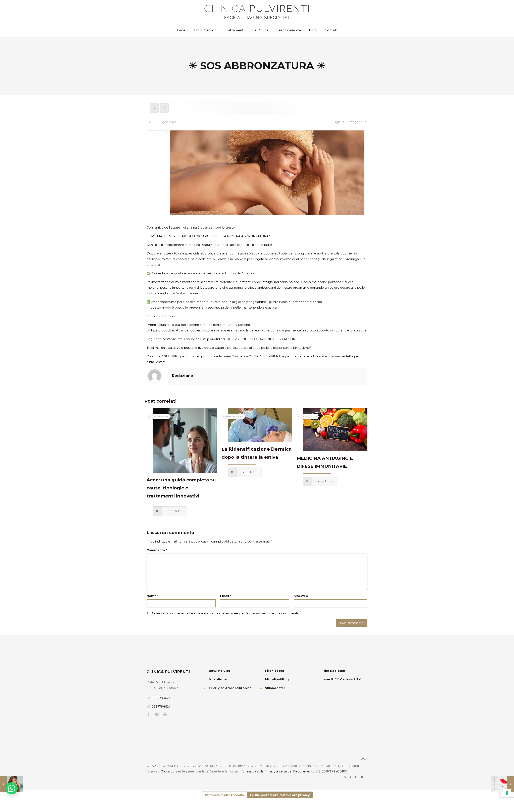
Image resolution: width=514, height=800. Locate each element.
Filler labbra (274, 671)
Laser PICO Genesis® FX (341, 679)
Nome (153, 596)
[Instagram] (361, 777)
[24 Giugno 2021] (502, 784)
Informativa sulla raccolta (224, 795)
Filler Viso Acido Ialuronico (230, 688)
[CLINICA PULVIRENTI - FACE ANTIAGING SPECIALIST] (257, 12)
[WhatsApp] (345, 777)
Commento (157, 550)
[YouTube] (356, 777)
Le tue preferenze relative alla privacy (280, 795)
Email (225, 596)
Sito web (301, 596)
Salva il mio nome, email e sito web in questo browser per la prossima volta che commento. (225, 613)
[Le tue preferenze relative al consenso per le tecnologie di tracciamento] (507, 793)
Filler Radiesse (333, 671)
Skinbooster (275, 688)
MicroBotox (218, 679)
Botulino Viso (219, 671)
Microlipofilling (277, 679)
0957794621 (161, 698)
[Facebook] (350, 777)
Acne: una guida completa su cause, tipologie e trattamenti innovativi (181, 488)
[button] (12, 788)
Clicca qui (168, 771)
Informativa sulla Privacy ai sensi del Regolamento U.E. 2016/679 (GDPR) (293, 771)
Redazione (182, 375)
